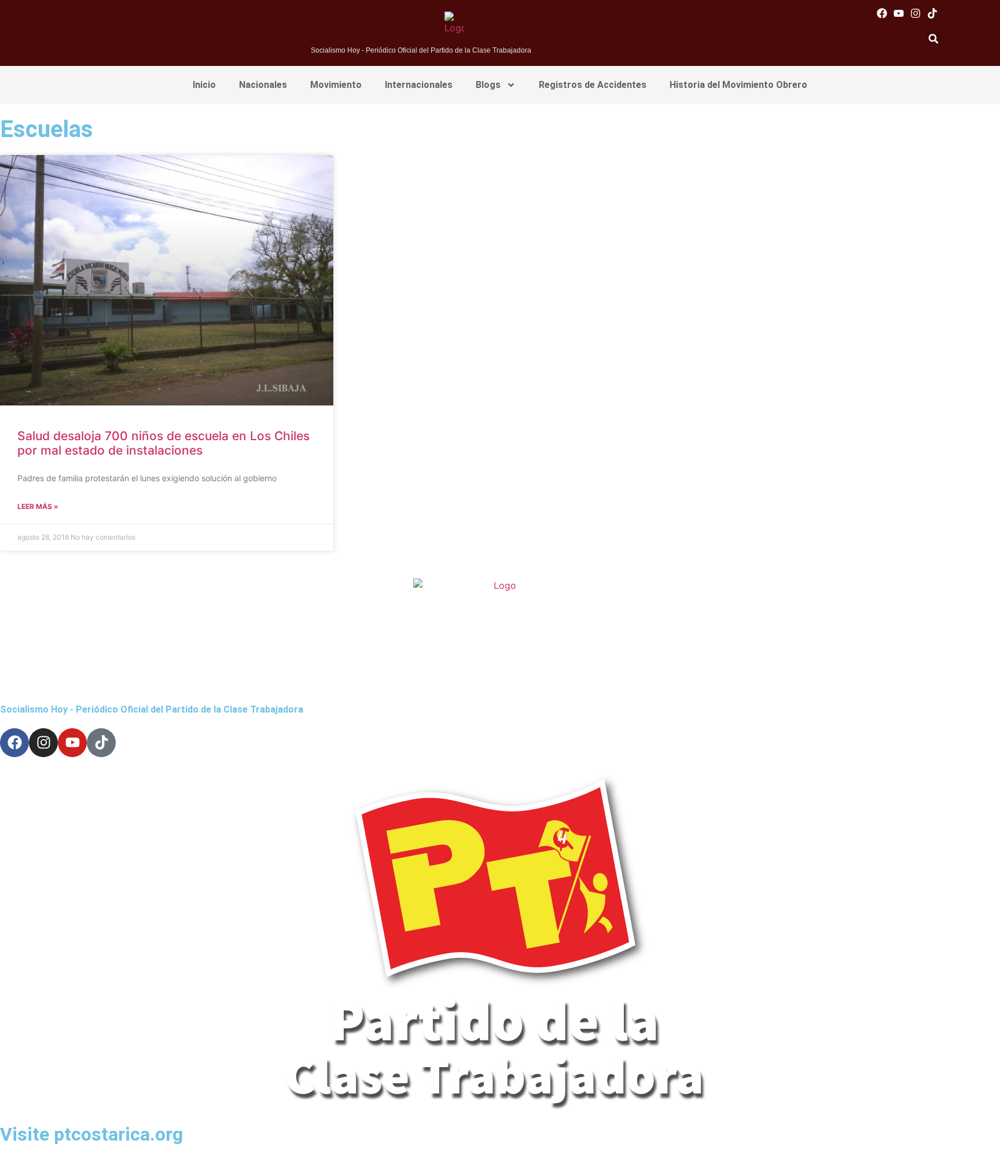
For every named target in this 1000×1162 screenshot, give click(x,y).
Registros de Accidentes (592, 84)
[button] (933, 38)
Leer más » (37, 506)
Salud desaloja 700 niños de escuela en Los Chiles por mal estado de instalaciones (163, 443)
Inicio (204, 84)
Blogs (488, 84)
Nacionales (263, 84)
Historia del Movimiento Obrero (738, 84)
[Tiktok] (932, 13)
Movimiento (336, 84)
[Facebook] (881, 13)
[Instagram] (916, 13)
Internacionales (419, 84)
